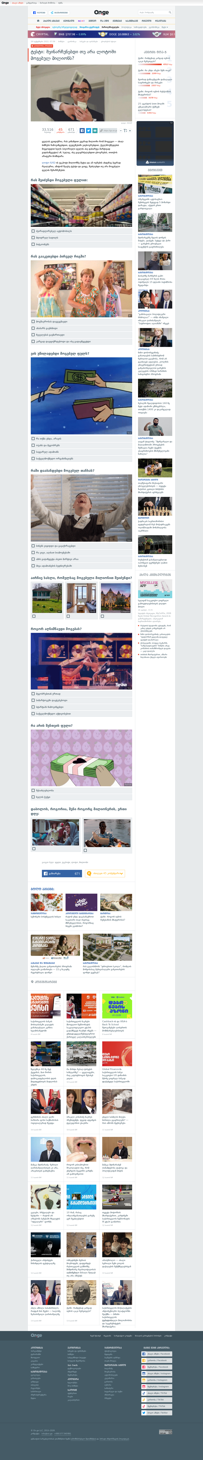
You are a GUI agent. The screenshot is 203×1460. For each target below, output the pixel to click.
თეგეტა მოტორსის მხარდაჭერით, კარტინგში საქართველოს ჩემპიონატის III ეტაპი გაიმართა (117, 1205)
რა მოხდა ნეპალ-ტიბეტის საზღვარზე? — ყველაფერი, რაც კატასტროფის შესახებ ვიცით (81, 1062)
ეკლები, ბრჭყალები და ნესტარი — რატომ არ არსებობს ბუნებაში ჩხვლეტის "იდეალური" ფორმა (46, 1205)
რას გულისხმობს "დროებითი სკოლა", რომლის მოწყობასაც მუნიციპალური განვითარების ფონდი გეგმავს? (109, 954)
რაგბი (70, 1396)
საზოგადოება (140, 27)
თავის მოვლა (110, 1361)
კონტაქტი (168, 1336)
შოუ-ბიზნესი (73, 1386)
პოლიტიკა (126, 27)
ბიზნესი (61, 41)
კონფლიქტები (37, 1364)
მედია (33, 1398)
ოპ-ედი (104, 21)
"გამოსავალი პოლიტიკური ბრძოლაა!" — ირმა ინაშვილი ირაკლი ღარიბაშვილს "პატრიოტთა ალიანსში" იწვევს (155, 307)
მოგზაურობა (109, 1372)
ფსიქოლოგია (110, 1351)
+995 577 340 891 (62, 1433)
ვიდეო (92, 21)
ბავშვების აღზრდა (112, 1357)
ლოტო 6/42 (48, 162)
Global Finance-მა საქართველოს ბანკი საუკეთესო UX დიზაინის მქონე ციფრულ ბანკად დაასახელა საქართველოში (117, 1062)
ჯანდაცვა (35, 1382)
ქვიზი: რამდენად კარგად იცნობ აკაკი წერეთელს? (81, 1301)
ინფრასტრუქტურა (39, 1395)
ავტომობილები (111, 1375)
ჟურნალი (68, 21)
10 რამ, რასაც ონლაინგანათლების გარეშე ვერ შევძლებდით (81, 1205)
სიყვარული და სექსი (113, 1391)
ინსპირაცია (109, 1395)
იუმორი (107, 1385)
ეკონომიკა (154, 27)
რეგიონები (35, 1388)
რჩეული (146, 21)
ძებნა (60, 3)
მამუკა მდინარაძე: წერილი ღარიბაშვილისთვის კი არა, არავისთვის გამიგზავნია (46, 1158)
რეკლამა (160, 21)
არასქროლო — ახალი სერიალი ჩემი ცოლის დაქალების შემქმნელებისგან (117, 1253)
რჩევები (107, 1398)
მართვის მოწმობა (47, 3)
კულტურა (73, 1379)
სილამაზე (108, 1368)
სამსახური (108, 1388)
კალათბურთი (74, 1400)
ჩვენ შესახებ (95, 1336)
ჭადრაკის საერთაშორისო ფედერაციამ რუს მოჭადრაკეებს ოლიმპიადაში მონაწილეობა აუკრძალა (155, 514)
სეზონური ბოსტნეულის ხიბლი (48, 906)
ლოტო (74, 862)
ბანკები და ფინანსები (89, 41)
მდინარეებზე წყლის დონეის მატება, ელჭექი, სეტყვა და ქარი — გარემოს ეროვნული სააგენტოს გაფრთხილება (155, 230)
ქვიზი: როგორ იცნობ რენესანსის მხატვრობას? (117, 907)
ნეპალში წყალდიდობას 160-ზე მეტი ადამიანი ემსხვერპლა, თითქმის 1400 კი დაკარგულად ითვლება (155, 396)
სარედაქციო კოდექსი (123, 1336)
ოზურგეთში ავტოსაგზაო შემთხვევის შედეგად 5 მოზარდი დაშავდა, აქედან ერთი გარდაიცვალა (155, 192)
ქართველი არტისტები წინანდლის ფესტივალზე (46, 1253)
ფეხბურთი (72, 1393)
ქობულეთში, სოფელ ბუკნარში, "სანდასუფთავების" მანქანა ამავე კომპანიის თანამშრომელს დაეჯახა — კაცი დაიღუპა (155, 647)
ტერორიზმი (36, 1354)
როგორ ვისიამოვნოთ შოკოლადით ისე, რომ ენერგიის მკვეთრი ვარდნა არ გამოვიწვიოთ (81, 1158)
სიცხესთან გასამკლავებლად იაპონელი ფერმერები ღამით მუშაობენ (155, 551)
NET (81, 21)
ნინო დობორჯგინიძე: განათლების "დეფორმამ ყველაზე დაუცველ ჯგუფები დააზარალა (155, 637)
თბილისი (35, 1385)
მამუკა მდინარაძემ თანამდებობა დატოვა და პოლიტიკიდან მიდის (117, 1158)
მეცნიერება (72, 1375)
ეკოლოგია (35, 1375)
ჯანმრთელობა (113, 1348)
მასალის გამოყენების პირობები (148, 1336)
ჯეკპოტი (66, 862)
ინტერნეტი (72, 1372)
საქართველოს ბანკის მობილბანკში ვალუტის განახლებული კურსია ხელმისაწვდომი (46, 1014)
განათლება (36, 1378)
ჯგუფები (40, 13)
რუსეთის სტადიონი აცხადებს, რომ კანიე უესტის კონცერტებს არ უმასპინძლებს (155, 628)
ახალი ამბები (17, 3)
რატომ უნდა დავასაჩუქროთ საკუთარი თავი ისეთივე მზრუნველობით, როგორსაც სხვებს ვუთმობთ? (83, 911)
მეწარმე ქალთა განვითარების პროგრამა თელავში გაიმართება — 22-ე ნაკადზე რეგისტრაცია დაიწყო (57, 954)
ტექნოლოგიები (74, 1368)
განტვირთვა (31, 3)
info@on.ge (46, 1433)
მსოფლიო (35, 1357)
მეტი (164, 27)
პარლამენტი (36, 1351)
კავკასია (34, 1361)
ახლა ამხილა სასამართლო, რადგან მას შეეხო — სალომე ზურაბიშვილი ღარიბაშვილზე (46, 1301)
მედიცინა (108, 1354)
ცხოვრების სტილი (108, 41)
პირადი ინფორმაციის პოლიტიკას (114, 1439)
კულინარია (109, 1378)
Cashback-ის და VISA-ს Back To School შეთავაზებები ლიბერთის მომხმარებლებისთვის (117, 1014)
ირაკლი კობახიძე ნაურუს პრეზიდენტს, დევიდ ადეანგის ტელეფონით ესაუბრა (81, 1110)
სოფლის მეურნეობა (76, 1361)
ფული (58, 862)
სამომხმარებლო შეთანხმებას (83, 1439)
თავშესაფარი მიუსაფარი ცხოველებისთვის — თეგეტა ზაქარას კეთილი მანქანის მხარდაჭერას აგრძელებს (155, 476)
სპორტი (72, 1390)
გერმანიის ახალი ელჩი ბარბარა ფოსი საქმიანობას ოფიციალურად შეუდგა (46, 1110)
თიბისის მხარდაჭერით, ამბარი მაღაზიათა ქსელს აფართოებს (153, 655)
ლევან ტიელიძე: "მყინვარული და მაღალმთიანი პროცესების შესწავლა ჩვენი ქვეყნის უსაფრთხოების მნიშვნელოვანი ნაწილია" (155, 436)
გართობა (108, 1382)
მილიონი (83, 862)
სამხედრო (35, 1367)
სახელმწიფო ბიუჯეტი (77, 1357)
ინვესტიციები (61, 13)
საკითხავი (132, 21)
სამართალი (36, 1391)
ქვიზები (117, 21)
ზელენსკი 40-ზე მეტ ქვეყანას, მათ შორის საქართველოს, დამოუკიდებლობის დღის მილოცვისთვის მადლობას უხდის (46, 1062)
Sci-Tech (73, 1365)
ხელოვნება (72, 1382)
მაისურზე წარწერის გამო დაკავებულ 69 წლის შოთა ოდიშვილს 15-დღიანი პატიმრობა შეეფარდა (155, 269)
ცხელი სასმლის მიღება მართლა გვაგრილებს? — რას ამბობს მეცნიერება (117, 1110)
